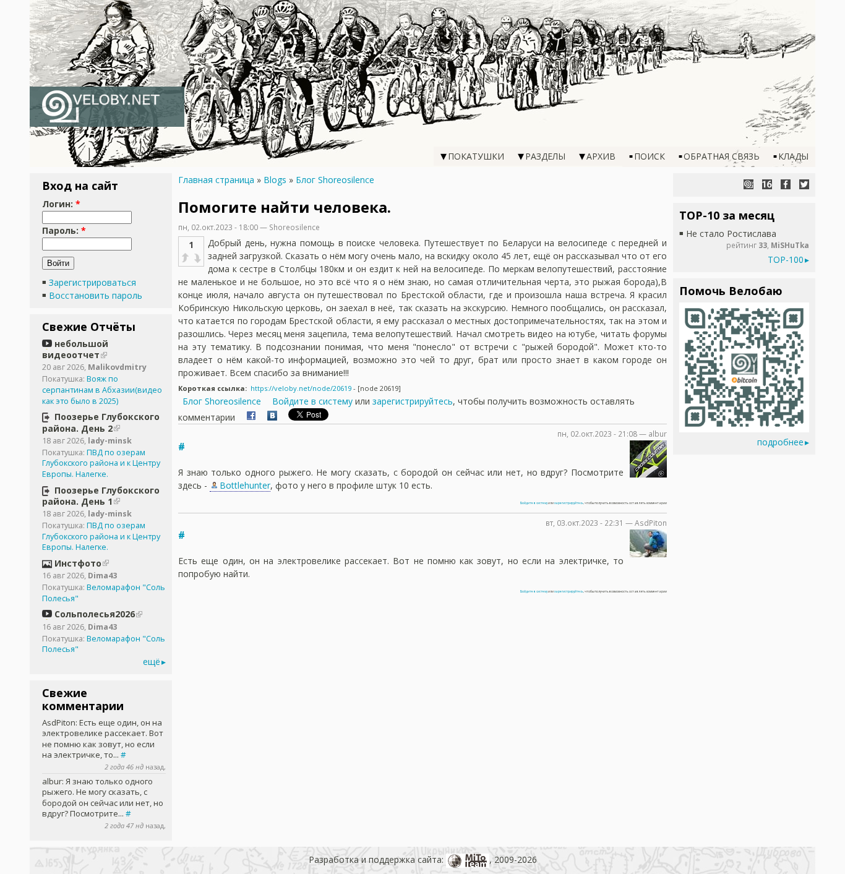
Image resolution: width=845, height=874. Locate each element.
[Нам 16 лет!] (767, 184)
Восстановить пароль (95, 295)
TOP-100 (786, 259)
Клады (793, 156)
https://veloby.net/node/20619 (301, 388)
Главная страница (216, 180)
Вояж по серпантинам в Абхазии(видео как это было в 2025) (102, 390)
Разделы (545, 156)
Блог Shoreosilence (335, 180)
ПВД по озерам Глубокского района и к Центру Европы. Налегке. (101, 463)
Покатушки (476, 156)
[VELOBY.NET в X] (804, 184)
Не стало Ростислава (731, 233)
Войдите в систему (312, 401)
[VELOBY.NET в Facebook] (786, 184)
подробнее (780, 442)
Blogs (275, 180)
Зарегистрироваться (92, 282)
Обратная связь (722, 156)
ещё (151, 661)
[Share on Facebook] (251, 417)
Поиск (649, 156)
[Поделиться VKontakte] (272, 417)
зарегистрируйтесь (412, 401)
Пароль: (64, 230)
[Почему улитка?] (748, 184)
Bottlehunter (245, 485)
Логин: (61, 204)
